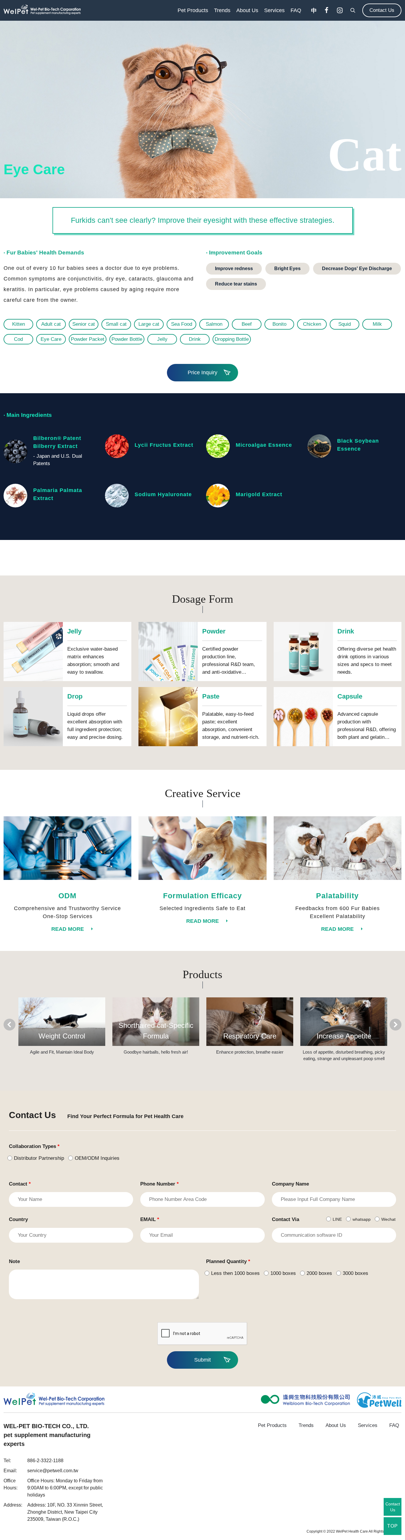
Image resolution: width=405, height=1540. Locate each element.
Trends (222, 10)
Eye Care (51, 339)
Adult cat (51, 324)
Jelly (162, 339)
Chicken (312, 324)
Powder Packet (87, 339)
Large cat (148, 324)
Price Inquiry (202, 372)
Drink (195, 339)
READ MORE (67, 929)
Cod (18, 339)
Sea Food (181, 324)
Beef (247, 324)
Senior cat (83, 324)
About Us (247, 10)
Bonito (279, 324)
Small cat (116, 324)
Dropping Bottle (232, 339)
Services (274, 10)
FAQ (296, 10)
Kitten (18, 324)
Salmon (214, 324)
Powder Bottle (126, 339)
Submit (202, 1360)
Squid (344, 324)
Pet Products (193, 10)
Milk (377, 324)
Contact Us (381, 10)
